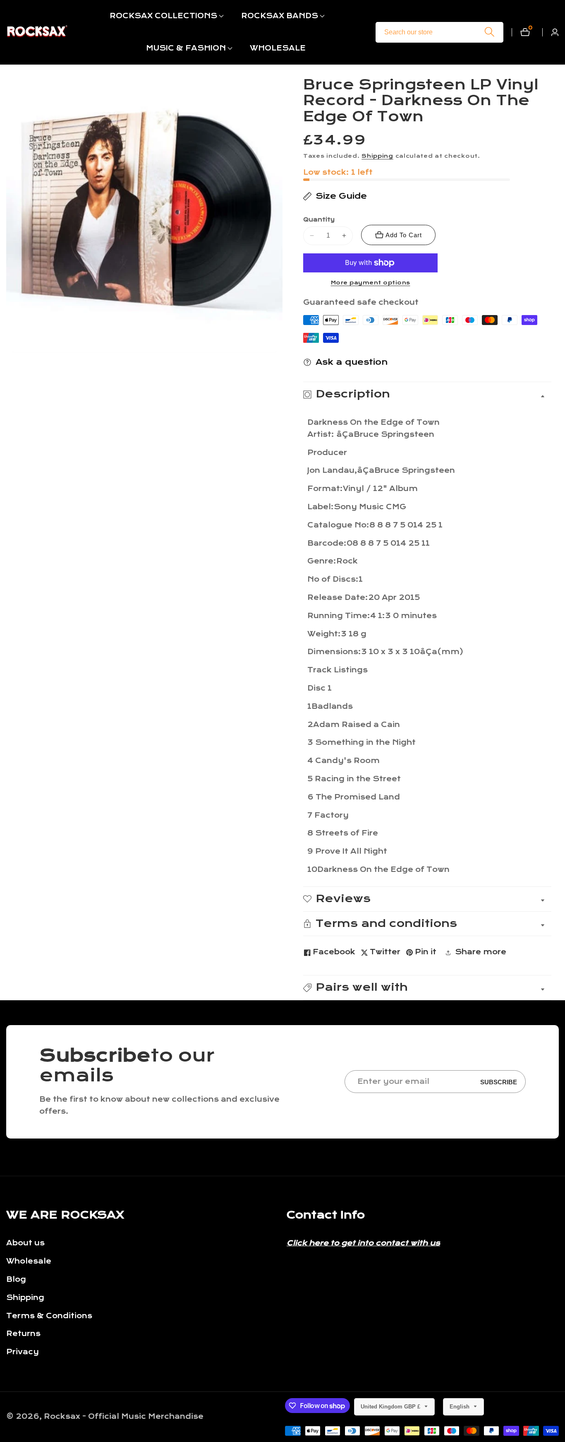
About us (25, 1243)
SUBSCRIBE (498, 1081)
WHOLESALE (278, 48)
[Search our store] (489, 32)
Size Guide (341, 196)
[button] (163, 16)
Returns (23, 1333)
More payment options (370, 282)
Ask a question (352, 362)
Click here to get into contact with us (363, 1243)
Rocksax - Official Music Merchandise (123, 1416)
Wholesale (28, 1261)
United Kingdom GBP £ (391, 1406)
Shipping (377, 156)
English (460, 1406)
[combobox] (439, 32)
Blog (16, 1279)
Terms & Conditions (49, 1316)
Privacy (22, 1352)
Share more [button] (480, 952)
